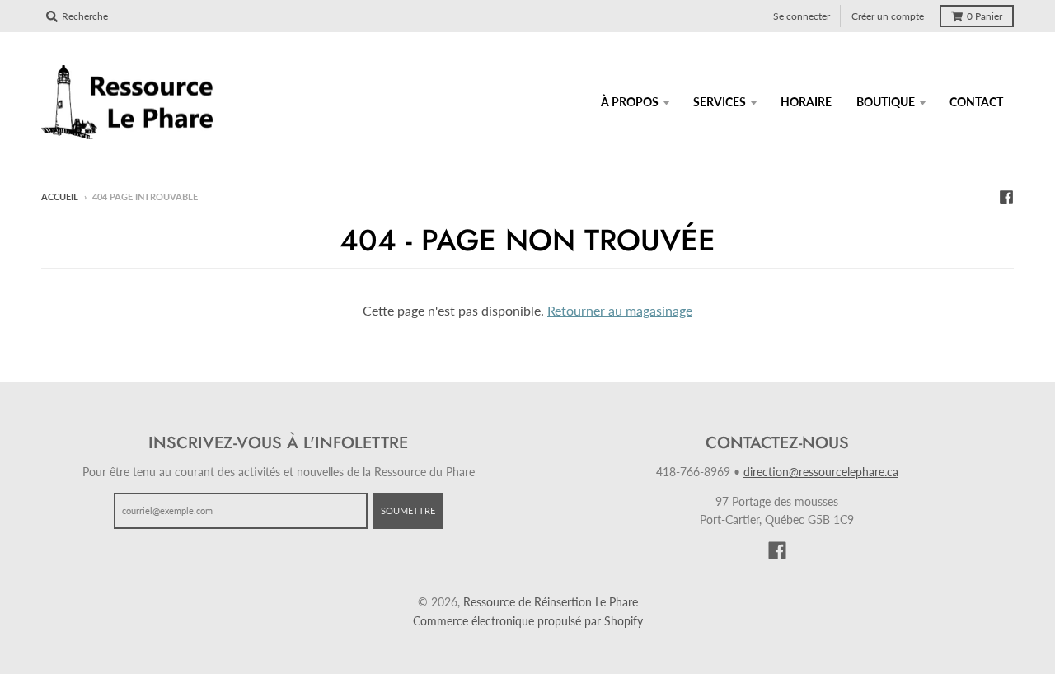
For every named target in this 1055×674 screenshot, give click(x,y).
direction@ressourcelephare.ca (820, 472)
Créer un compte (887, 16)
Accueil (59, 196)
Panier (984, 16)
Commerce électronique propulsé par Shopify (528, 621)
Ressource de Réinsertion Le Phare (550, 602)
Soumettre (408, 510)
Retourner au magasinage (619, 310)
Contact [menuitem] (976, 102)
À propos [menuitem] (630, 102)
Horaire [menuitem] (806, 102)
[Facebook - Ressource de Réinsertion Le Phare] (1006, 196)
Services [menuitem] (719, 102)
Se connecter (801, 16)
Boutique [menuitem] (885, 102)
